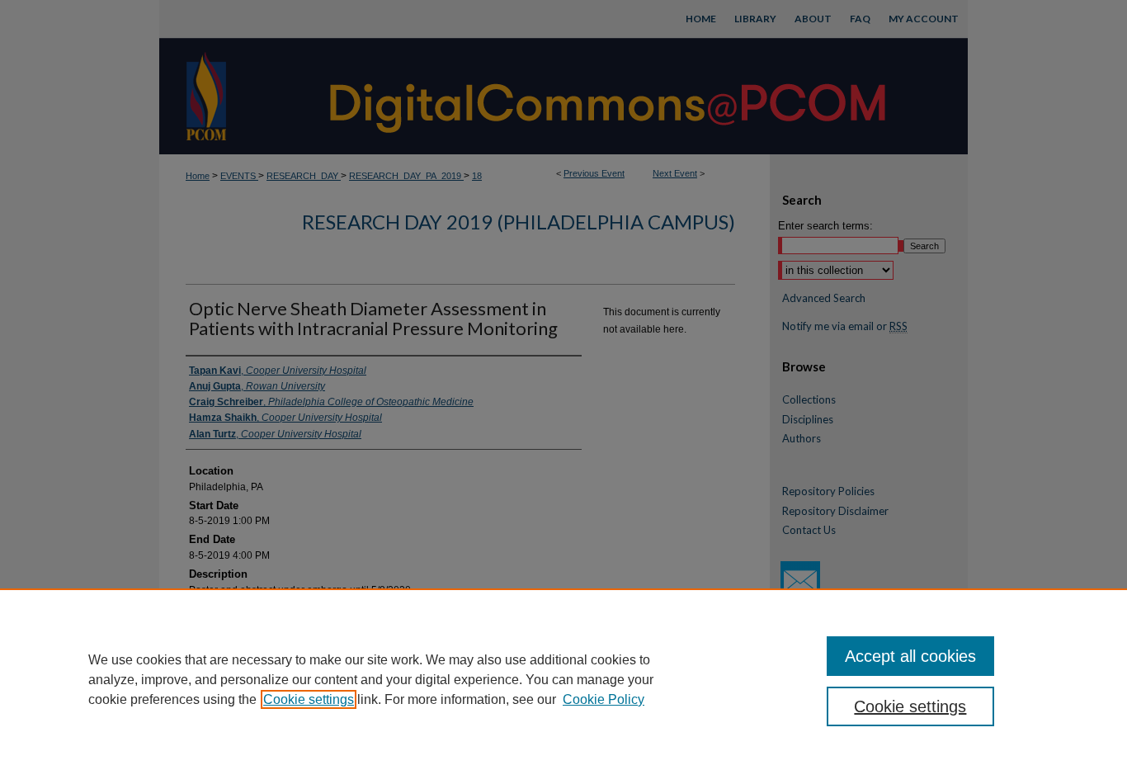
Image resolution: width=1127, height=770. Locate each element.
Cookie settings (308, 699)
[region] (563, 679)
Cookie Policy (603, 699)
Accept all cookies (910, 656)
